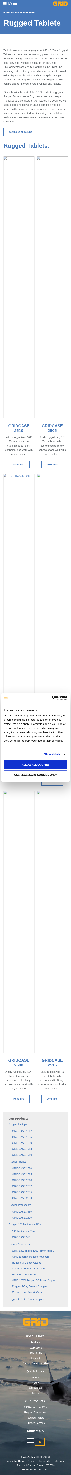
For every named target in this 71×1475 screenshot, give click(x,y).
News (35, 1393)
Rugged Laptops (18, 1124)
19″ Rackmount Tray (23, 1231)
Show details (52, 754)
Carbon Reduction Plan (36, 1363)
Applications (35, 1347)
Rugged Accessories (20, 1243)
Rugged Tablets (17, 1161)
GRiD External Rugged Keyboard (30, 1256)
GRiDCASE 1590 (22, 1142)
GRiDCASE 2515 (22, 1174)
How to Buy (35, 1352)
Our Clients (35, 1387)
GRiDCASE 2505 (22, 1192)
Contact (35, 1358)
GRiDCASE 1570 (22, 1217)
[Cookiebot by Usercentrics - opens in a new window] (52, 698)
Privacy (31, 1461)
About (35, 1377)
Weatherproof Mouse (24, 1274)
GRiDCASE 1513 (22, 1148)
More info (18, 464)
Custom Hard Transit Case (27, 1292)
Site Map (59, 1461)
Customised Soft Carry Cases (29, 1268)
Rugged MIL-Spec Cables (26, 1262)
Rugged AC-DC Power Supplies (26, 1299)
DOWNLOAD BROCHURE (20, 132)
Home (6, 12)
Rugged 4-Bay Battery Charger (29, 1286)
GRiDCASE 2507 (22, 1186)
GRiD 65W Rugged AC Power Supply (33, 1250)
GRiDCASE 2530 (22, 1168)
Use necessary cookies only (35, 774)
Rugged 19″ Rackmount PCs (25, 1224)
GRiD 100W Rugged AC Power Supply (34, 1280)
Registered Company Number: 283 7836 (36, 1465)
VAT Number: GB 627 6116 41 (35, 1469)
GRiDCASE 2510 (22, 1180)
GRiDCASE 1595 (22, 1137)
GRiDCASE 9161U (23, 1237)
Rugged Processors (20, 1204)
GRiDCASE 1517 (22, 1131)
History (36, 1382)
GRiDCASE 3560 (22, 1211)
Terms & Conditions (15, 1461)
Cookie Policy (45, 1461)
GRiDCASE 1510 (22, 1154)
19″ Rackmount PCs (35, 1407)
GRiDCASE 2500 (22, 1198)
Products (15, 12)
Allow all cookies (35, 764)
